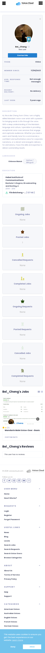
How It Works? (10, 498)
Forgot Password (12, 519)
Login (6, 511)
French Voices (10, 622)
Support (8, 596)
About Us (8, 570)
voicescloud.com (16, 471)
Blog (6, 536)
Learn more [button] (17, 640)
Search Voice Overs (13, 553)
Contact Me (22, 55)
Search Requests (12, 549)
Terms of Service (12, 575)
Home (6, 494)
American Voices (12, 609)
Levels (7, 541)
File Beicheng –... (22, 192)
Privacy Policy (10, 579)
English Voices (10, 617)
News (6, 532)
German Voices (11, 626)
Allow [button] (32, 647)
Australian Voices (12, 613)
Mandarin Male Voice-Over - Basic (22, 430)
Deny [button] (13, 647)
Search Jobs (9, 545)
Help (6, 592)
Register (8, 515)
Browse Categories (13, 557)
